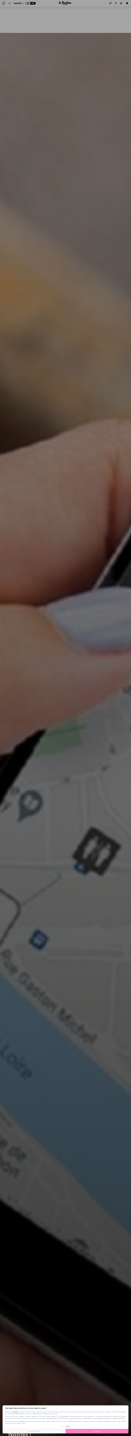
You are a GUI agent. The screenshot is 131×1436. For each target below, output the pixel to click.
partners (15, 1412)
